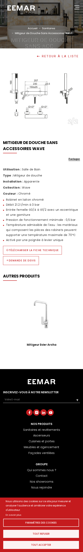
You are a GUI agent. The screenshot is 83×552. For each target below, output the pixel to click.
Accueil (32, 28)
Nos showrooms (41, 482)
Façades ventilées (41, 453)
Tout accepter (41, 545)
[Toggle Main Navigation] (77, 8)
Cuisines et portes (42, 441)
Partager (74, 158)
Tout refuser (41, 533)
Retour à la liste (60, 56)
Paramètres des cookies (41, 522)
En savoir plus (13, 515)
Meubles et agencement (41, 447)
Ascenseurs (41, 435)
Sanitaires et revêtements (41, 430)
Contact (42, 476)
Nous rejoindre (41, 487)
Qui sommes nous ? (41, 470)
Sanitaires (48, 28)
